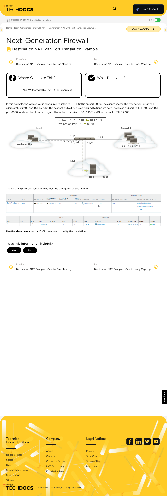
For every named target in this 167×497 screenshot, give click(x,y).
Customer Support (56, 461)
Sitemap (10, 480)
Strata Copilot (149, 9)
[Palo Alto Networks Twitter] (148, 444)
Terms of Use (93, 461)
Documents (92, 466)
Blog (8, 464)
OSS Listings (13, 475)
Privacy (90, 451)
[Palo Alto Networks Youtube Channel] (156, 444)
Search (10, 459)
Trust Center (93, 456)
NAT (44, 28)
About (49, 451)
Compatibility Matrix (17, 470)
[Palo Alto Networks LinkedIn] (139, 444)
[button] (164, 397)
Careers (50, 456)
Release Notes (14, 454)
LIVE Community (55, 466)
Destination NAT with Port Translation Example (72, 28)
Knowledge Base (55, 471)
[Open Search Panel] (114, 9)
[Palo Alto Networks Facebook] (130, 444)
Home (9, 28)
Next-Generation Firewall (27, 28)
